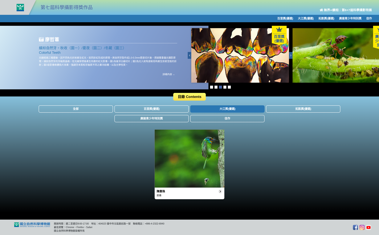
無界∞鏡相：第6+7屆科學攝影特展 (347, 10)
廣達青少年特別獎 (350, 18)
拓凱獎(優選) (326, 18)
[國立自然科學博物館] (20, 7)
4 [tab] (224, 87)
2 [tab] (216, 87)
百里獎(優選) (285, 18)
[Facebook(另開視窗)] (355, 227)
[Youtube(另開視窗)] (368, 227)
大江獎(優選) (306, 18)
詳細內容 (167, 74)
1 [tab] (211, 87)
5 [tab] (229, 87)
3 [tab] (220, 87)
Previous (189, 55)
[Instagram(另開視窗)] (362, 227)
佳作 (369, 18)
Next (291, 55)
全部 (76, 108)
